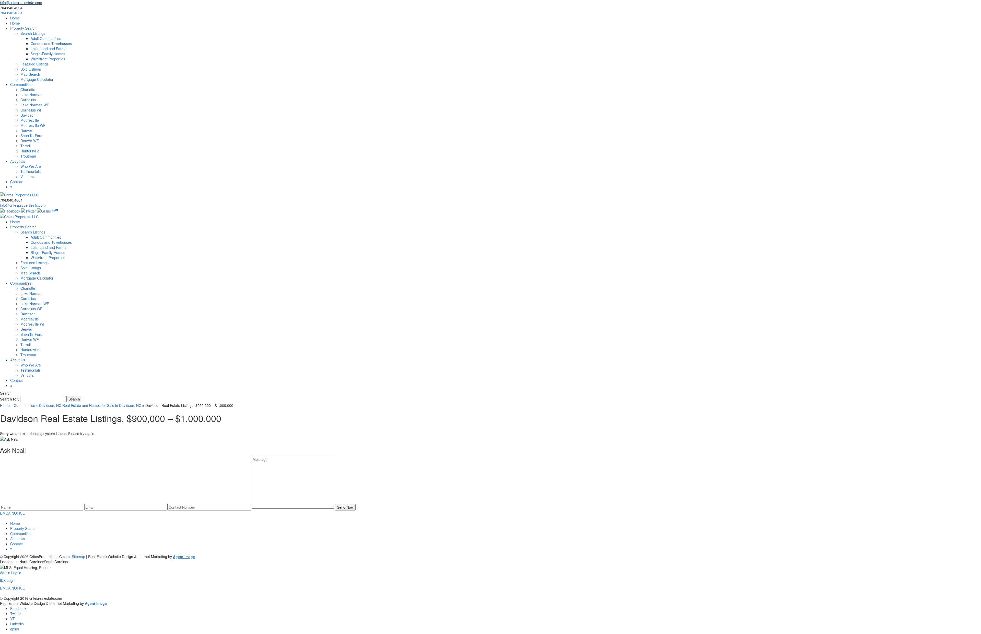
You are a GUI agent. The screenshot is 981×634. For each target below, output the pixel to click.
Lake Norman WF (34, 104)
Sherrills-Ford (31, 135)
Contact (16, 181)
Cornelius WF (31, 110)
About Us (17, 161)
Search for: (9, 399)
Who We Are (30, 166)
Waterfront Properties (48, 58)
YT (12, 618)
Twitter (15, 613)
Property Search (23, 28)
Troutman (28, 156)
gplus (14, 628)
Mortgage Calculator (36, 79)
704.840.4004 (11, 12)
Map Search (30, 74)
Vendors (27, 176)
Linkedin (17, 623)
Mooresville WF (32, 125)
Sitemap (78, 556)
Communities (20, 84)
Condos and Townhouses (51, 43)
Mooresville (29, 120)
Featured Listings (34, 63)
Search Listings (32, 33)
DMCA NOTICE (12, 513)
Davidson (28, 115)
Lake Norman (31, 94)
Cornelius (28, 99)
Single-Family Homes (48, 53)
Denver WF (29, 140)
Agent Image (184, 556)
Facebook (18, 608)
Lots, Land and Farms (48, 48)
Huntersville (29, 150)
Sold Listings (30, 69)
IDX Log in (8, 580)
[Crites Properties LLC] (19, 194)
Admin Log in (10, 572)
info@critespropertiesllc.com (23, 205)
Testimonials (30, 171)
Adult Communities (46, 38)
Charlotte (27, 89)
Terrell (25, 145)
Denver (26, 130)
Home (15, 17)
